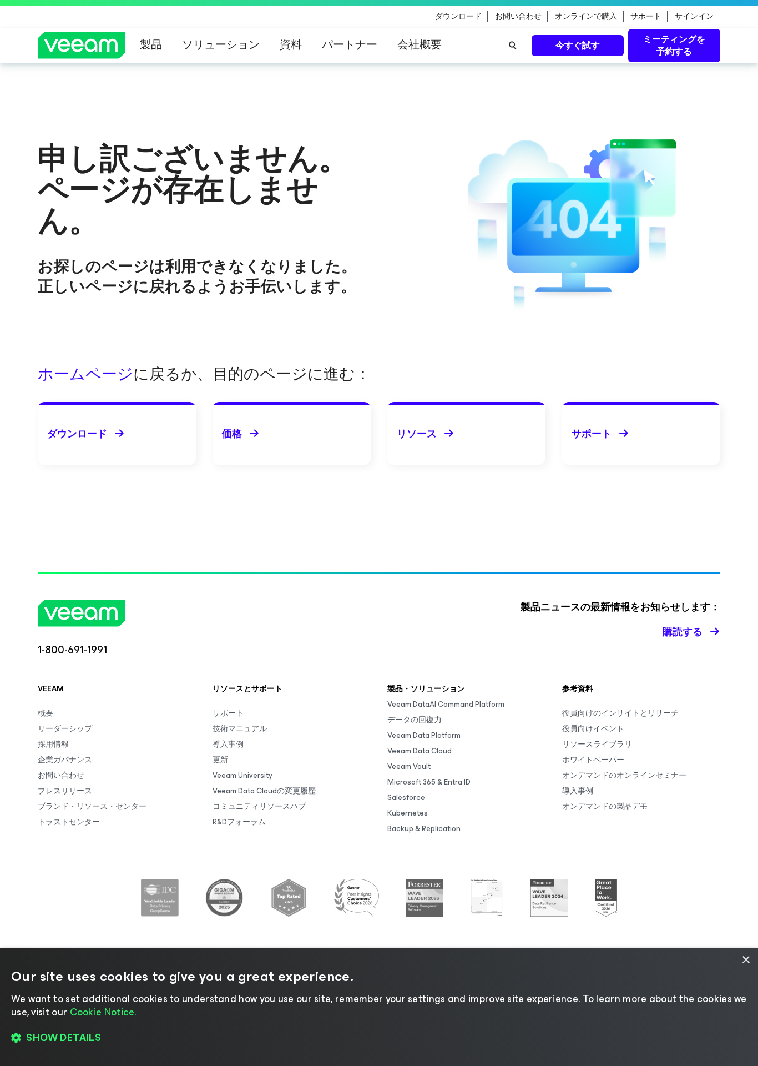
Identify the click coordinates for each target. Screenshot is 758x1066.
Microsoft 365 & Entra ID (429, 782)
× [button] (745, 960)
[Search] (513, 46)
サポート (645, 16)
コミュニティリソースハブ (259, 806)
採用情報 (53, 744)
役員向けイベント (593, 728)
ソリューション (221, 45)
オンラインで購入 (586, 16)
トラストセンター (69, 822)
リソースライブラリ (597, 744)
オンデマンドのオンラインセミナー (624, 775)
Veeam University (242, 775)
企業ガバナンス (65, 759)
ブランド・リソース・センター (92, 806)
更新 (220, 759)
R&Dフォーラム (239, 822)
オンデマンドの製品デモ (605, 806)
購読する (683, 631)
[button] (379, 1038)
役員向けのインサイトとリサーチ (620, 713)
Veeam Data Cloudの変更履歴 (264, 791)
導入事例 (228, 744)
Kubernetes (407, 813)
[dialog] (379, 1007)
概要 (45, 713)
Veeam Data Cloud (419, 751)
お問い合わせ (518, 16)
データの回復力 (414, 719)
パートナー (349, 45)
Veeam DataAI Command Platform (445, 704)
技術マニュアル (240, 728)
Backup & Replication (424, 828)
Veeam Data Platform (424, 735)
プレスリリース (65, 791)
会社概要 (419, 45)
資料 (291, 45)
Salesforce (406, 797)
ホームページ (85, 374)
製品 (151, 45)
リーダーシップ (65, 728)
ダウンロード (458, 16)
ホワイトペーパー (593, 759)
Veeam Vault (409, 766)
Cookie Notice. (103, 1012)
